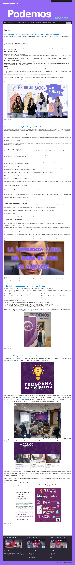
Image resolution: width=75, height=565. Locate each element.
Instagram (64, 1)
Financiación (38, 22)
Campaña (17, 524)
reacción (16, 280)
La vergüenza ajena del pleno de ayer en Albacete (23, 127)
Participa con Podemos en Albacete (49, 22)
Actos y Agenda (52, 553)
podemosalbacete (51, 120)
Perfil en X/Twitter (30, 558)
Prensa (16, 120)
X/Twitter (54, 1)
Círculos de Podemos (53, 554)
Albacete (47, 278)
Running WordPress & (61, 562)
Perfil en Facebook (31, 556)
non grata (54, 278)
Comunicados (27, 278)
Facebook (59, 1)
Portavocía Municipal (40, 349)
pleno (60, 278)
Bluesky (69, 1)
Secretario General (50, 349)
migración (29, 120)
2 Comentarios (7, 277)
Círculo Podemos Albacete (19, 349)
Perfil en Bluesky (30, 553)
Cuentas (51, 557)
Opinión (57, 278)
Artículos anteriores (8, 530)
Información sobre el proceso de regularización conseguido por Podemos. (32, 34)
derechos (25, 120)
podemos (33, 120)
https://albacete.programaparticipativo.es (16, 399)
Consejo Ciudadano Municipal (22, 22)
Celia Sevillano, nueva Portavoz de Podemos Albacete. (24, 286)
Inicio (5, 22)
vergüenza (20, 280)
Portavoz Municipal (11, 22)
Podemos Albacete (10, 3)
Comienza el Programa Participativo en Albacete (22, 356)
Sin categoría (24, 524)
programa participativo (43, 524)
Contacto (32, 22)
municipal (50, 278)
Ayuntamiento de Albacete (19, 278)
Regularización (37, 120)
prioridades (12, 280)
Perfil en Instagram (31, 557)
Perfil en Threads (30, 554)
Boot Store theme (68, 562)
